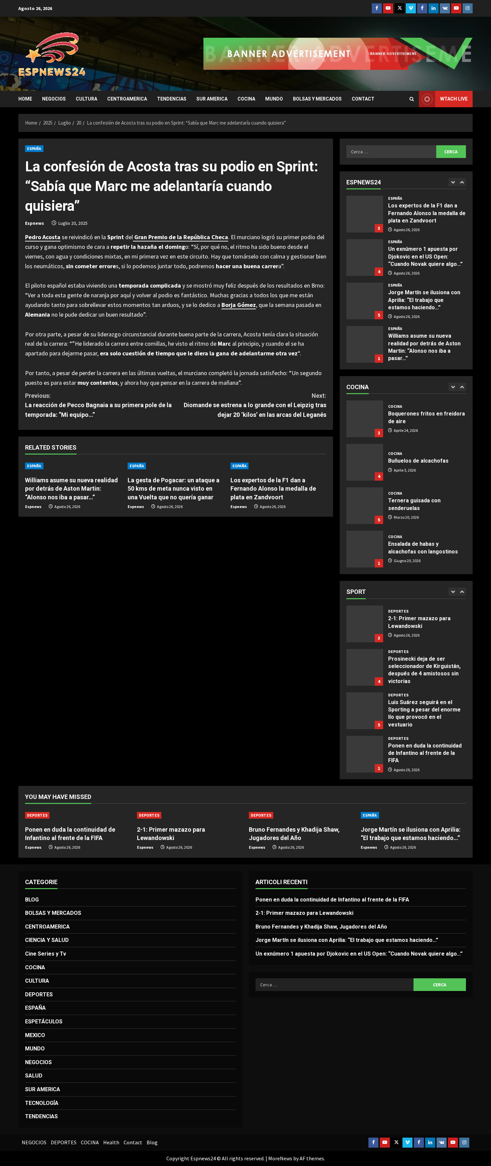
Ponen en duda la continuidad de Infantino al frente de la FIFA (364, 754)
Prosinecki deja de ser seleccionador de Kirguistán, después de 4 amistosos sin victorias (364, 667)
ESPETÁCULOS (43, 1021)
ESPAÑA (34, 148)
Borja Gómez (238, 305)
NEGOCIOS (54, 99)
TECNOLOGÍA (41, 1103)
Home (25, 99)
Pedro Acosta (42, 237)
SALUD (33, 1075)
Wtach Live (454, 99)
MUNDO (274, 99)
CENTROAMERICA (127, 99)
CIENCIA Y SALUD (47, 940)
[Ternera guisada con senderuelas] (364, 505)
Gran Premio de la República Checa (180, 237)
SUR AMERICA (211, 99)
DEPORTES (398, 611)
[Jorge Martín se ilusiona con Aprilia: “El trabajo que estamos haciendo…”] (364, 301)
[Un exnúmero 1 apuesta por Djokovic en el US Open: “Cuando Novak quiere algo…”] (364, 257)
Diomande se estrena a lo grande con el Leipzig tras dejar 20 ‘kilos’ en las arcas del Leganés (255, 405)
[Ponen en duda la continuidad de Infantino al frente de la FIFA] (77, 815)
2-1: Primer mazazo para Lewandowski (364, 624)
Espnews (34, 223)
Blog (152, 1142)
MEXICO (35, 1035)
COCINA (246, 99)
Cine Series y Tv (45, 954)
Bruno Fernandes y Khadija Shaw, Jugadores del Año (321, 927)
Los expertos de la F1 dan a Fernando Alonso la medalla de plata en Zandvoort (273, 488)
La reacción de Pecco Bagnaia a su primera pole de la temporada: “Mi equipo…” (98, 405)
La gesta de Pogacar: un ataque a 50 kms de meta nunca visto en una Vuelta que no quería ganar (173, 488)
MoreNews (280, 1158)
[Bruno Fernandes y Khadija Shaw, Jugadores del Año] (301, 815)
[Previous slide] (453, 182)
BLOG (32, 899)
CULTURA (86, 99)
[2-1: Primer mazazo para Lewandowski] (189, 815)
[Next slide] (462, 182)
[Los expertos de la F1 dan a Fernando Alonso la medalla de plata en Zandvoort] (278, 466)
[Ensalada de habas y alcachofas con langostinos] (364, 549)
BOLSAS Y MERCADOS (317, 99)
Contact (363, 99)
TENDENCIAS (171, 99)
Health (111, 1142)
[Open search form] (412, 99)
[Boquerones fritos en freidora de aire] (364, 418)
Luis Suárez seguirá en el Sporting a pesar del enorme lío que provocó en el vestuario (364, 710)
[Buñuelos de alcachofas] (364, 462)
